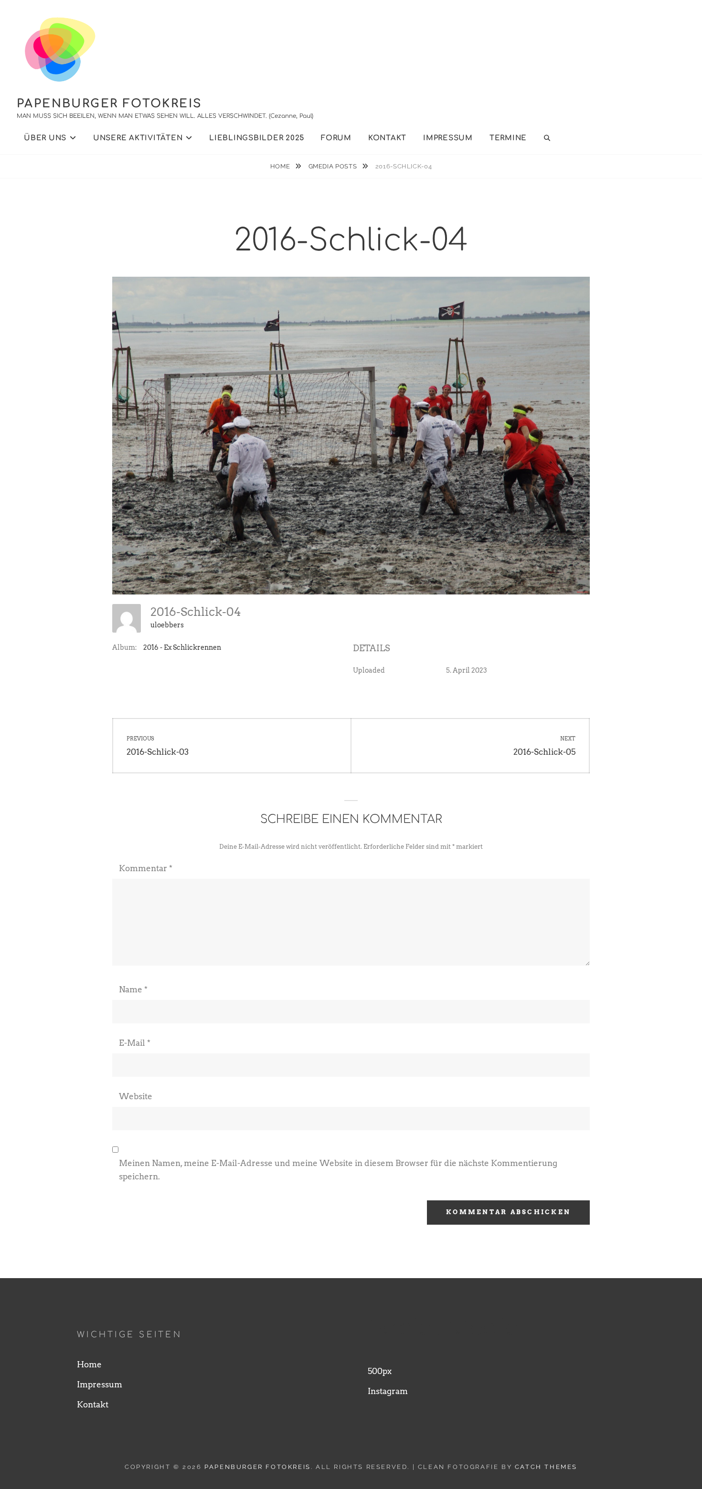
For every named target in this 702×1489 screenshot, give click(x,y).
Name (133, 989)
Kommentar (145, 868)
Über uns (45, 138)
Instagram (388, 1391)
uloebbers (167, 625)
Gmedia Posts (333, 166)
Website (135, 1096)
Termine (508, 138)
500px (380, 1371)
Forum (336, 138)
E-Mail (134, 1043)
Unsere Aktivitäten (138, 138)
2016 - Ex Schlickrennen (182, 647)
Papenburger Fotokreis (109, 103)
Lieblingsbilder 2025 (256, 138)
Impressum (448, 138)
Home (281, 166)
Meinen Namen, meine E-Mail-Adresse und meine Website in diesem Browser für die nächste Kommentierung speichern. (338, 1169)
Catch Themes (546, 1466)
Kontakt (387, 138)
